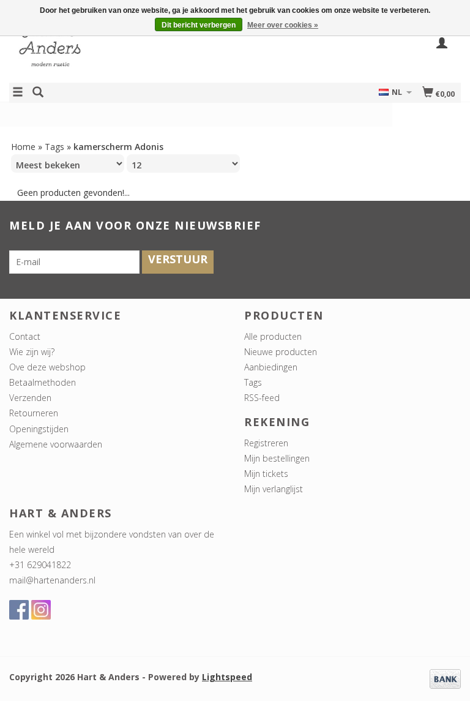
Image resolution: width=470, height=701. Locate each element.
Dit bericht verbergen (199, 25)
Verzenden (30, 397)
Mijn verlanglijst (273, 489)
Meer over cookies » (282, 25)
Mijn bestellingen (277, 458)
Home (23, 146)
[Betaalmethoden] (445, 678)
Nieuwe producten (280, 352)
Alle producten (273, 336)
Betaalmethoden (42, 382)
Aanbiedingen (270, 367)
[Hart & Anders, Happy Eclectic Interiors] (122, 51)
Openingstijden (39, 429)
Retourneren (33, 413)
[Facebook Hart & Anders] (19, 610)
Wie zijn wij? (31, 352)
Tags (54, 146)
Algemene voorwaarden (55, 444)
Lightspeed (227, 677)
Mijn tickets (266, 473)
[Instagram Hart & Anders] (41, 610)
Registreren (266, 443)
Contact (24, 336)
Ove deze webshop (47, 367)
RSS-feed (262, 397)
